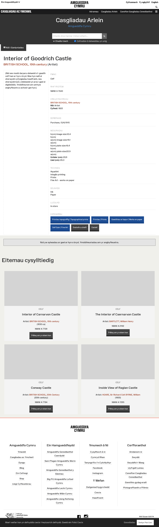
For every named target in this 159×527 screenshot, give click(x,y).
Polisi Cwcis (77, 522)
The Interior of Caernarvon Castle (118, 314)
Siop (22, 478)
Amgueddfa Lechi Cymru (59, 488)
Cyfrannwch (132, 2)
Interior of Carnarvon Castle (41, 314)
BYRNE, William (133, 395)
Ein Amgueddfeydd (9, 2)
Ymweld (22, 452)
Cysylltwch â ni (97, 452)
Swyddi (135, 457)
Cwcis (98, 492)
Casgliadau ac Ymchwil (16, 11)
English (154, 2)
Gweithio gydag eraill (135, 482)
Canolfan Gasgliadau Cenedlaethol (136, 11)
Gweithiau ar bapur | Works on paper (126, 219)
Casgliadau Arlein (109, 11)
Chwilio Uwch (61, 41)
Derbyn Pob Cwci (145, 523)
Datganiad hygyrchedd (97, 487)
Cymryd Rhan (98, 457)
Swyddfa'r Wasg (135, 462)
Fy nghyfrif (144, 2)
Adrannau (93, 11)
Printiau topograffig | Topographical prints (70, 219)
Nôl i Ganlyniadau (14, 47)
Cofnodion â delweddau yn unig (92, 41)
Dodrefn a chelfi (80, 227)
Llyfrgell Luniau (136, 468)
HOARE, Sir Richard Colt (113, 395)
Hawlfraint (97, 497)
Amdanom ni (135, 452)
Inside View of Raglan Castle (118, 387)
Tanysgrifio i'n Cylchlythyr (97, 462)
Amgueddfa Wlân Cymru (59, 493)
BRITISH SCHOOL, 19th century (25, 64)
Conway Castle (41, 387)
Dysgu (22, 462)
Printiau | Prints (100, 219)
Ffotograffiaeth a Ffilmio (135, 487)
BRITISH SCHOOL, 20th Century (44, 395)
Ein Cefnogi (22, 473)
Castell (94, 227)
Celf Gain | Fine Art (60, 227)
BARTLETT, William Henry (121, 321)
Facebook (98, 468)
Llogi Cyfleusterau (21, 484)
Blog (22, 468)
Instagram (97, 473)
